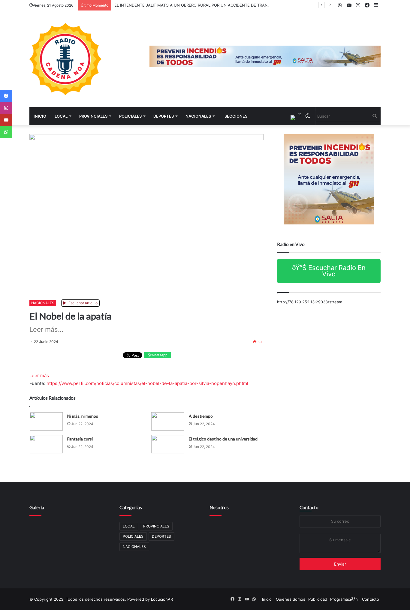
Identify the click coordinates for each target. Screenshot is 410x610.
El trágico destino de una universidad (223, 438)
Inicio (40, 116)
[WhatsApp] (6, 132)
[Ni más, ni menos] (46, 421)
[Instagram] (6, 108)
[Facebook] (6, 96)
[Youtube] (6, 120)
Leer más (39, 375)
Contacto (309, 507)
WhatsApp (158, 355)
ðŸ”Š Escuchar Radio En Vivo (329, 271)
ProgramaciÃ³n (344, 599)
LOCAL (61, 116)
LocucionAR (162, 599)
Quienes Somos (290, 599)
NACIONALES (198, 116)
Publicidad (317, 599)
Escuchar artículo (83, 303)
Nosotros (219, 507)
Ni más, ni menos (82, 416)
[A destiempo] (167, 421)
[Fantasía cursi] (46, 444)
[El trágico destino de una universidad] (167, 444)
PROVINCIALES (93, 116)
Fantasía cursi (80, 438)
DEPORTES (163, 116)
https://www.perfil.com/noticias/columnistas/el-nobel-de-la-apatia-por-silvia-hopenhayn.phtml (147, 383)
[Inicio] (65, 59)
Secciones (236, 116)
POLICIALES (130, 116)
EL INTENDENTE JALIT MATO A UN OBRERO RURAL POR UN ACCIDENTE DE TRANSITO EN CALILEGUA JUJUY (217, 5)
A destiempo (201, 416)
